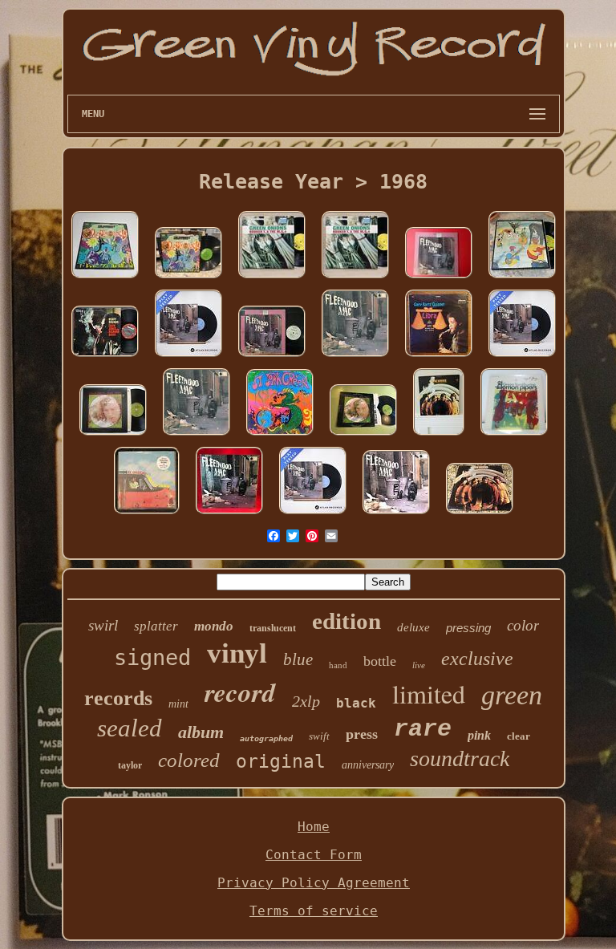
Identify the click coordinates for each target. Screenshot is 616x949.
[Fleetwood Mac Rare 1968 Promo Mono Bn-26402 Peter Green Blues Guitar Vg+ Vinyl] (272, 356)
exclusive (477, 658)
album (201, 732)
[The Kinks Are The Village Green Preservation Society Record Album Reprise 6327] (438, 435)
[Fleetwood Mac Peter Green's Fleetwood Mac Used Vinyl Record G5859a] (396, 513)
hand (338, 665)
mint (178, 704)
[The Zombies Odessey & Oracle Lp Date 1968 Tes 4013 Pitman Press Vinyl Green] (105, 278)
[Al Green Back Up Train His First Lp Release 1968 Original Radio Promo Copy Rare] (147, 513)
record (240, 692)
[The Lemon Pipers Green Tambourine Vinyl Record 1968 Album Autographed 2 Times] (514, 435)
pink (479, 735)
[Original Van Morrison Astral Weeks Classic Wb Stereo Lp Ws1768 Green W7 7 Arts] (363, 435)
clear (518, 736)
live (418, 665)
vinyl (237, 653)
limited (428, 693)
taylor (130, 765)
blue (298, 659)
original (281, 761)
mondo (213, 626)
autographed (266, 738)
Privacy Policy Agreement (313, 882)
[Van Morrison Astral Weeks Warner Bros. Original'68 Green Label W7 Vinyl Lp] (113, 435)
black (356, 703)
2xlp (306, 701)
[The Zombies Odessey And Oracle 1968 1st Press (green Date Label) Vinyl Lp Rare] (188, 278)
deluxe (413, 627)
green (511, 695)
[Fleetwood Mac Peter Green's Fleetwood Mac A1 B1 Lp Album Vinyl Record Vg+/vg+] (188, 356)
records (118, 698)
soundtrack (459, 758)
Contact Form (313, 854)
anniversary (368, 765)
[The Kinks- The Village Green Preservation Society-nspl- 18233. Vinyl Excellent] (479, 513)
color (523, 625)
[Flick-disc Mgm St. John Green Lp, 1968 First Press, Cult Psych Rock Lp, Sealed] (280, 435)
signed (152, 657)
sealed (129, 728)
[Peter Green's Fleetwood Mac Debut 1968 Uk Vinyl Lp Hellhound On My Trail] (229, 513)
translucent (272, 628)
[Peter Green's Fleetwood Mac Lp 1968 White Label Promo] (438, 278)
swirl (103, 625)
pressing (468, 628)
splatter (156, 626)
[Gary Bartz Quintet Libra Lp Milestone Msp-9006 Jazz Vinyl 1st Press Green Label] (438, 356)
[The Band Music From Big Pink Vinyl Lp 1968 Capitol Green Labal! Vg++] (522, 278)
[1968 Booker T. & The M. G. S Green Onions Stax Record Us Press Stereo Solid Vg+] (272, 278)
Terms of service (313, 911)
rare (423, 729)
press (362, 734)
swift (319, 736)
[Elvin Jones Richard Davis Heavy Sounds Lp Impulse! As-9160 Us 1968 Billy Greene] (105, 356)
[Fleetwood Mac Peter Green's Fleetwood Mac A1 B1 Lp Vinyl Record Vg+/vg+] (313, 513)
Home (314, 826)
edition (346, 621)
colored (189, 760)
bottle (379, 661)
